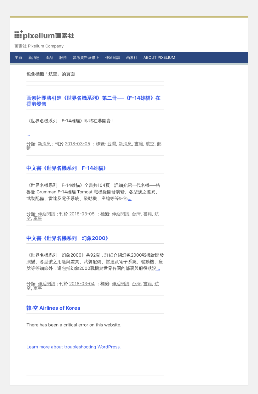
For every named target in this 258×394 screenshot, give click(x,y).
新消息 (34, 57)
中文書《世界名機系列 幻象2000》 (68, 238)
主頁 (18, 57)
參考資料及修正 (86, 57)
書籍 (138, 143)
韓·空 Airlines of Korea (53, 308)
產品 (49, 57)
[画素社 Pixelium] (44, 35)
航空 (150, 143)
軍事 (37, 218)
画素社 (131, 57)
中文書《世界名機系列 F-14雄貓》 (67, 168)
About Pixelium (159, 57)
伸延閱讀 (112, 57)
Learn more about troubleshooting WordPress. (73, 346)
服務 (63, 57)
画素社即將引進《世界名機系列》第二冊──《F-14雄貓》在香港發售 (93, 101)
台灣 (111, 143)
